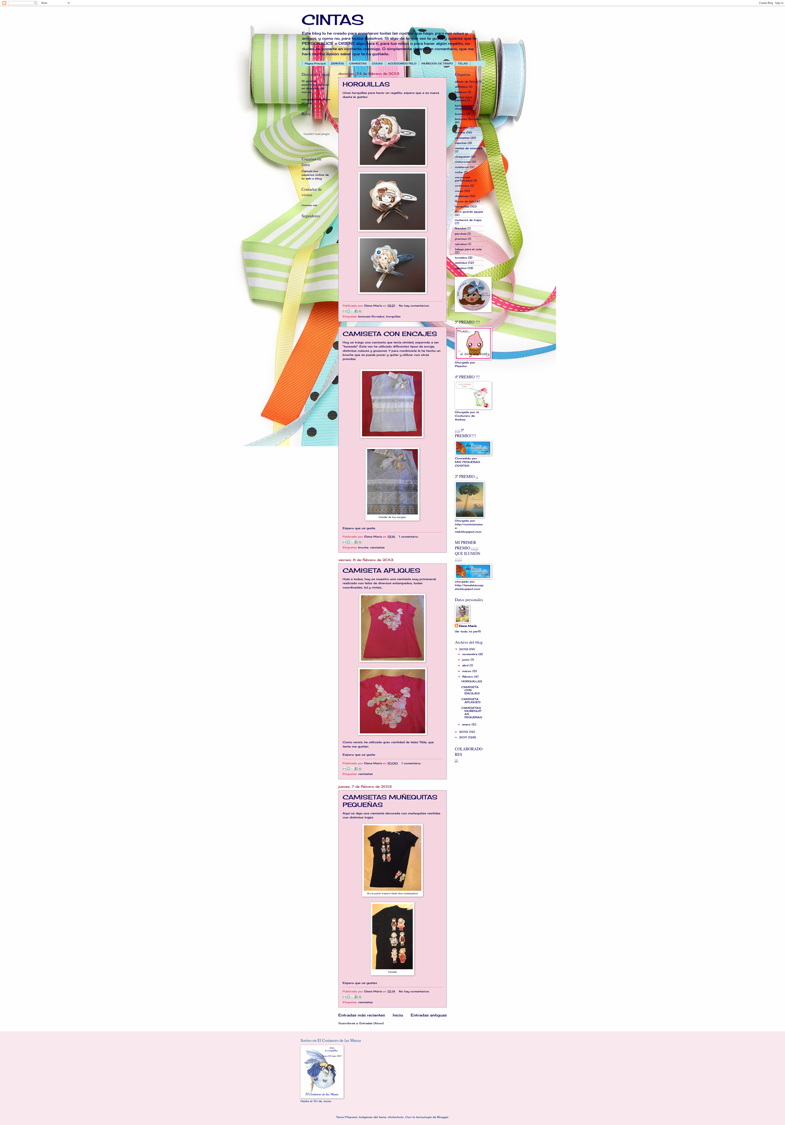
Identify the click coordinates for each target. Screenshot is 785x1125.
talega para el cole (468, 249)
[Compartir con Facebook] (356, 311)
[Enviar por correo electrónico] (344, 311)
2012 (464, 731)
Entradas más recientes (361, 1015)
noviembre (470, 654)
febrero (468, 676)
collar (459, 172)
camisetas (377, 547)
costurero (462, 185)
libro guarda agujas (469, 211)
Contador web (309, 205)
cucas (459, 191)
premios (461, 238)
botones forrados (371, 316)
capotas (461, 143)
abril (466, 665)
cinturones (463, 161)
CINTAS (333, 19)
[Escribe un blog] (348, 311)
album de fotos (466, 81)
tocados (461, 257)
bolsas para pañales (463, 98)
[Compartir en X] (352, 311)
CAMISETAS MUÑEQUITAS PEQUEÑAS (471, 712)
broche (363, 547)
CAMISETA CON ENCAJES (390, 333)
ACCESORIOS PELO (402, 63)
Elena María (468, 625)
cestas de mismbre (468, 148)
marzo (467, 671)
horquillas (393, 316)
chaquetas (462, 156)
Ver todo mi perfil (468, 631)
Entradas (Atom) (371, 1023)
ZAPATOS (337, 63)
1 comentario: (408, 536)
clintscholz (396, 1117)
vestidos (461, 262)
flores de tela (464, 201)
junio (466, 659)
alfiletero (461, 86)
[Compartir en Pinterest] (360, 311)
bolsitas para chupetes (464, 107)
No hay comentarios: (414, 305)
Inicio (398, 1015)
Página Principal (315, 63)
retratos (461, 244)
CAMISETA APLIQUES (381, 570)
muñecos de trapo (468, 220)
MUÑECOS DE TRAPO (437, 63)
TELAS (463, 63)
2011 (463, 737)
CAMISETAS (358, 63)
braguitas (462, 127)
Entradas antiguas (429, 1015)
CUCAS (377, 63)
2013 (464, 649)
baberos (461, 92)
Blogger (443, 1117)
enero (467, 724)
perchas (460, 233)
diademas (462, 196)
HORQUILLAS (366, 84)
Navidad (460, 228)
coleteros (462, 167)
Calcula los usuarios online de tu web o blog (315, 174)
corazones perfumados (463, 179)
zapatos (461, 268)
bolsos (460, 113)
